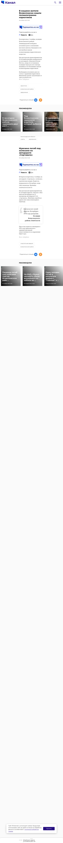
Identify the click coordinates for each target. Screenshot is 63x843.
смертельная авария (27, 243)
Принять (49, 828)
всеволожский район (27, 89)
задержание (24, 92)
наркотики (24, 86)
